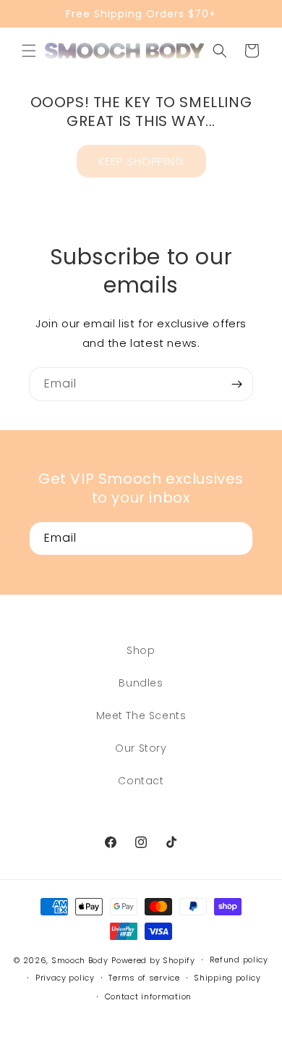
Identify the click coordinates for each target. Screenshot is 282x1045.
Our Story (140, 748)
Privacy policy (65, 977)
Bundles (141, 683)
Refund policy (239, 959)
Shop (141, 650)
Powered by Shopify (153, 960)
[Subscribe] (236, 384)
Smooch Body (79, 960)
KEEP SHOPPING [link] (141, 161)
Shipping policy (227, 977)
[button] (29, 51)
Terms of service (143, 977)
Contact (140, 780)
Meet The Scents (141, 715)
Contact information (148, 996)
